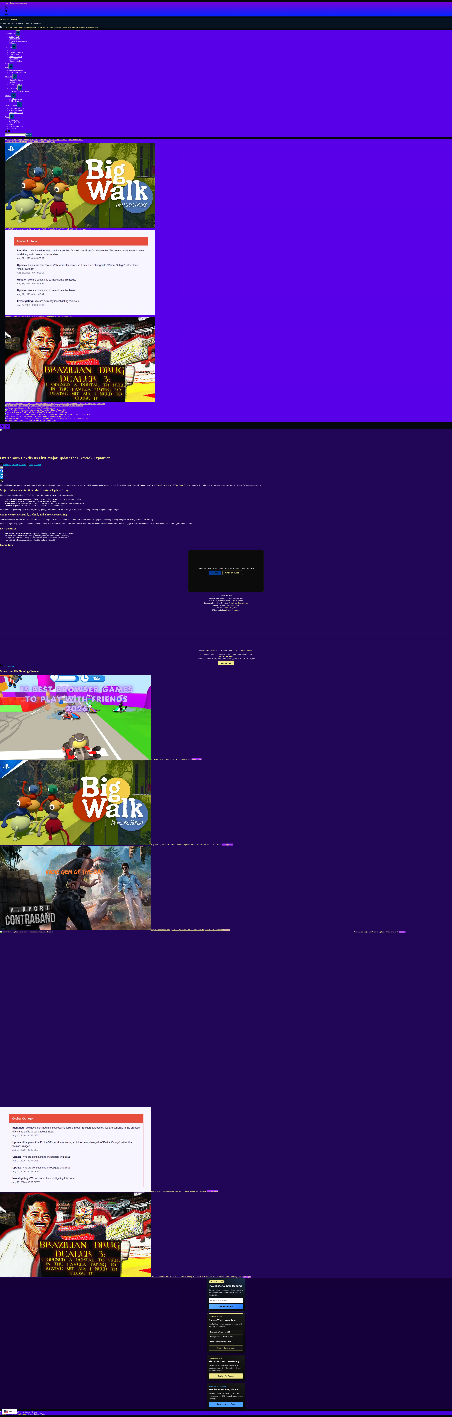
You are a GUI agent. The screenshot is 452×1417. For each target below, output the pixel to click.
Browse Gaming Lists (226, 1348)
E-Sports (12, 43)
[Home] (49, 27)
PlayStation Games (16, 52)
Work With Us (14, 122)
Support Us (13, 120)
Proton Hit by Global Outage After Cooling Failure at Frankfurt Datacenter (32, 316)
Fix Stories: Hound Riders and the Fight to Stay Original (26, 408)
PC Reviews (14, 101)
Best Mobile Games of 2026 (220, 1332)
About (7, 117)
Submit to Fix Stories (22, 91)
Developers (101, 404)
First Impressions (15, 99)
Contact (12, 124)
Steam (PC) (228, 608)
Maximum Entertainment (239, 603)
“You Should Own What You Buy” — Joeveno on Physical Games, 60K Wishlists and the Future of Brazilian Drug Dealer (50, 404)
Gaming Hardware (16, 61)
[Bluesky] (226, 477)
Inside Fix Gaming (16, 126)
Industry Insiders (15, 84)
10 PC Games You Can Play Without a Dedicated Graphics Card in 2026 (32, 416)
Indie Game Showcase (17, 73)
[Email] (226, 467)
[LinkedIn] (226, 474)
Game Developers (16, 80)
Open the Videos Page (226, 1404)
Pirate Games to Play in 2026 (220, 1342)
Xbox (235, 608)
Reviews (8, 96)
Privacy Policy (33, 1414)
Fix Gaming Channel (8, 19)
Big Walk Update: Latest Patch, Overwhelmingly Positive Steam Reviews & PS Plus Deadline (40, 229)
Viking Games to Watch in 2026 (221, 1337)
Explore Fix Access (226, 1376)
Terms (42, 1414)
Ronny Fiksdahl (35, 465)
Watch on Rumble (232, 573)
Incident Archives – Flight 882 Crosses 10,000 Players (25, 421)
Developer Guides (16, 113)
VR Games (13, 59)
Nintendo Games (15, 57)
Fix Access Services (16, 108)
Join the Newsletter (226, 1307)
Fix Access (26, 1412)
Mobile (12, 50)
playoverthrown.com (232, 610)
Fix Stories (13, 88)
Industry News (14, 39)
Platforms (8, 47)
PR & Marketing (11, 105)
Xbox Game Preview (182, 485)
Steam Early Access (163, 485)
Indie (6, 67)
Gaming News (10, 33)
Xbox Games (14, 55)
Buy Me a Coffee (225, 656)
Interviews (8, 77)
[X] (226, 480)
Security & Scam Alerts (18, 41)
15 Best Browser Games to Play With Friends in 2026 (25, 142)
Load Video (215, 573)
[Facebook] (226, 470)
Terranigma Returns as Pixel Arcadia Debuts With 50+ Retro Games (30, 412)
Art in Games (14, 82)
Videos (7, 63)
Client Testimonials (16, 111)
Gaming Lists (14, 37)
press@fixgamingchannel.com (16, 3)
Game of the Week (16, 70)
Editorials (12, 128)
